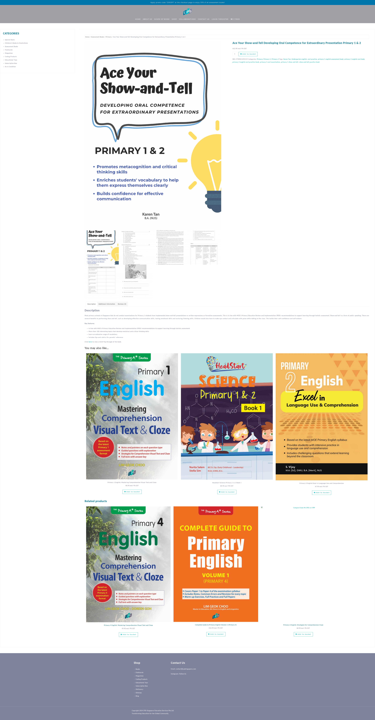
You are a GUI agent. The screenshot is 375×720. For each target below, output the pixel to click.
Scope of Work (162, 19)
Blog (137, 696)
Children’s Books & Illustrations (16, 43)
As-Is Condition (10, 67)
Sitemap (139, 693)
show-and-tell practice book (309, 62)
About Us (147, 19)
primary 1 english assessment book (330, 59)
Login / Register (220, 19)
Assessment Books (97, 37)
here (90, 342)
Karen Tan (287, 59)
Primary (109, 37)
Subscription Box (11, 63)
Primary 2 (275, 59)
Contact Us (203, 19)
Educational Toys (11, 60)
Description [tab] (91, 304)
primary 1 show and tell (289, 62)
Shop (174, 19)
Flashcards (9, 50)
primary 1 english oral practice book (246, 62)
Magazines (9, 53)
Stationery (139, 689)
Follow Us (182, 674)
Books (138, 669)
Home (138, 19)
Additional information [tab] (107, 304)
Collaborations (187, 19)
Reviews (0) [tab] (122, 304)
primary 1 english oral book (354, 59)
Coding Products (11, 56)
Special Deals (10, 40)
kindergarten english (299, 59)
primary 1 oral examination (270, 62)
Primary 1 (267, 59)
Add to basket (249, 54)
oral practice (312, 59)
